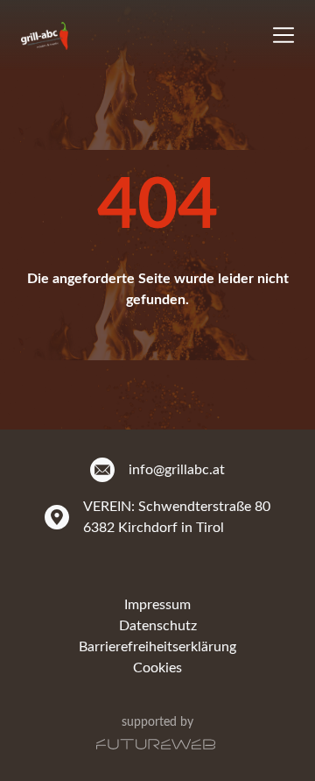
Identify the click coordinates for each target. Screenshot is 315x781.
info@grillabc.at (177, 470)
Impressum (157, 605)
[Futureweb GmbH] (156, 744)
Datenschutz (158, 626)
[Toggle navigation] (283, 35)
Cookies (157, 668)
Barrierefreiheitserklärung (157, 647)
